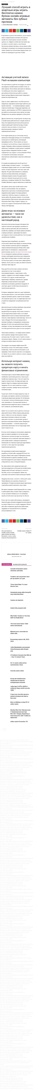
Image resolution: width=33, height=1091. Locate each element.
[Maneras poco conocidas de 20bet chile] (6, 633)
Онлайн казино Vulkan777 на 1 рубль (24, 531)
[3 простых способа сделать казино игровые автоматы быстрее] (6, 696)
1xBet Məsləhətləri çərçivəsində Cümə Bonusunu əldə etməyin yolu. (20, 649)
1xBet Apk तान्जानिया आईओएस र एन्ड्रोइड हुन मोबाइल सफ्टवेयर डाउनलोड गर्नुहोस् (20, 688)
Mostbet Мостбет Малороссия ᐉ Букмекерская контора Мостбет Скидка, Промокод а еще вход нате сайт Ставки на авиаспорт (20, 713)
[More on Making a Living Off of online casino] (6, 704)
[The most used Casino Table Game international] (6, 625)
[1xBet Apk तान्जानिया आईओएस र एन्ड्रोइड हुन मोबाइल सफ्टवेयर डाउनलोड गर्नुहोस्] (6, 688)
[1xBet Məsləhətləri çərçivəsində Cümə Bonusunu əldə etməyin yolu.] (6, 649)
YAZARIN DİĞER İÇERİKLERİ (20, 564)
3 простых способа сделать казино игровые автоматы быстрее (19, 696)
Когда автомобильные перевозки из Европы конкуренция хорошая (17, 680)
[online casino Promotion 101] (6, 723)
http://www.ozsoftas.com (16, 556)
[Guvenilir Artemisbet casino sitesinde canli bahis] (6, 570)
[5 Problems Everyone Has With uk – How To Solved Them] (6, 657)
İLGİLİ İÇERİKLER (7, 564)
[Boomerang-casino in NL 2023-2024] (6, 641)
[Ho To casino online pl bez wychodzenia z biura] (6, 665)
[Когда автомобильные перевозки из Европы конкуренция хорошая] (6, 680)
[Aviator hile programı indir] (6, 610)
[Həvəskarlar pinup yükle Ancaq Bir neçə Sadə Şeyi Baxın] (6, 594)
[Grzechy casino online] (6, 672)
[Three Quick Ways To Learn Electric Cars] (6, 586)
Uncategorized (11, 1)
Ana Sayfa (4, 1)
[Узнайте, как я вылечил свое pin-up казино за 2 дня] (6, 578)
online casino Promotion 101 (19, 721)
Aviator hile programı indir (18, 608)
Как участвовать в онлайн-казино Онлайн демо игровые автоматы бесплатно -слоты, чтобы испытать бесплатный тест (9, 534)
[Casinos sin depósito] (6, 602)
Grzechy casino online (17, 671)
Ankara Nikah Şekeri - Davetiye (10, 24)
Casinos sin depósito (16, 600)
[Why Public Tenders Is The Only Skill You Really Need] (6, 618)
